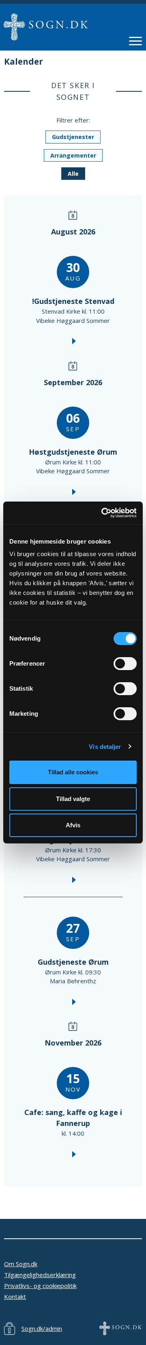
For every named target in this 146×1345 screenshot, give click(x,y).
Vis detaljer (105, 746)
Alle (73, 173)
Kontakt (15, 1296)
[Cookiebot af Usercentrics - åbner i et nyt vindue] (103, 513)
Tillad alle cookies (73, 772)
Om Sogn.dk (20, 1264)
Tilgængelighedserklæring (40, 1275)
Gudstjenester (73, 137)
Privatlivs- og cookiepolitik (40, 1286)
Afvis (73, 825)
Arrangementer (73, 155)
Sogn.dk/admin (41, 1328)
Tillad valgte (73, 798)
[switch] (125, 663)
